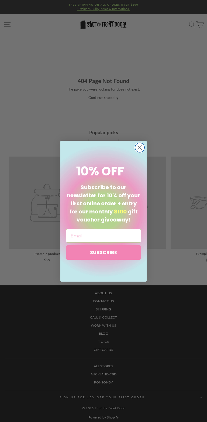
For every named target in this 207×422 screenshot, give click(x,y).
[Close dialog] (139, 147)
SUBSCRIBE (103, 252)
